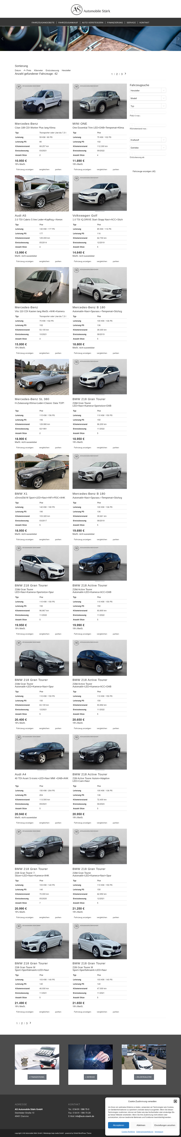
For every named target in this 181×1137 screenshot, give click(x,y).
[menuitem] (43, 22)
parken (58, 169)
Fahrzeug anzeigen (25, 169)
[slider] (132, 112)
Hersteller (66, 70)
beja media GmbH (57, 1133)
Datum (18, 70)
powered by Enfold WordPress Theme (78, 1133)
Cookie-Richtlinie (128, 1131)
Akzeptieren (118, 1125)
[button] (175, 1101)
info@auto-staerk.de (84, 1116)
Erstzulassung (52, 70)
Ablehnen (141, 1125)
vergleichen (44, 169)
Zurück (2, 39)
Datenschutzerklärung (144, 1131)
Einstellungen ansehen (164, 1125)
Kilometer (38, 70)
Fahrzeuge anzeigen (144, 171)
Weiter (178, 39)
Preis (28, 70)
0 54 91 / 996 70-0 (81, 1109)
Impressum (159, 1131)
